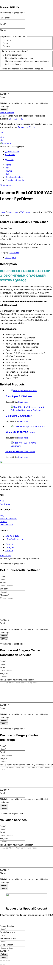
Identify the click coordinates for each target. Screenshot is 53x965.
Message (4, 595)
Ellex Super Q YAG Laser (19, 396)
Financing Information (15, 180)
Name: (7, 926)
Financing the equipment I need (19, 58)
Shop (9, 212)
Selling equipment (13, 64)
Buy (7, 168)
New (2, 501)
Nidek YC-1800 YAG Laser (20, 432)
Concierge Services (14, 177)
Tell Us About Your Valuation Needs (16, 845)
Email (3, 24)
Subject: (4, 589)
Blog (2, 515)
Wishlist (32, 127)
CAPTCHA (4, 94)
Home (8, 165)
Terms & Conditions (8, 518)
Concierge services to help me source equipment (27, 61)
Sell (7, 174)
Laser (16, 212)
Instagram (9, 547)
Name (2, 97)
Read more (23, 402)
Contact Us (23, 127)
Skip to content (7, 112)
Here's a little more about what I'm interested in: (21, 69)
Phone (3, 30)
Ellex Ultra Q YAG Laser (18, 415)
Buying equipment (13, 55)
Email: (7, 932)
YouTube (9, 550)
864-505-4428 (16, 119)
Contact (11, 154)
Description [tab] (10, 257)
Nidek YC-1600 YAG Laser (20, 451)
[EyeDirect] (5, 143)
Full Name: (5, 18)
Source (8, 171)
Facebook (10, 544)
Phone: (8, 938)
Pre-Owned (5, 504)
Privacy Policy (6, 525)
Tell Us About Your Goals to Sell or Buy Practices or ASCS (26, 764)
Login (2, 132)
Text (7, 43)
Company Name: (7, 945)
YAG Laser (25, 212)
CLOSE (4, 639)
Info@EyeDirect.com (14, 539)
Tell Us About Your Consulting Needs (17, 680)
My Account (13, 151)
